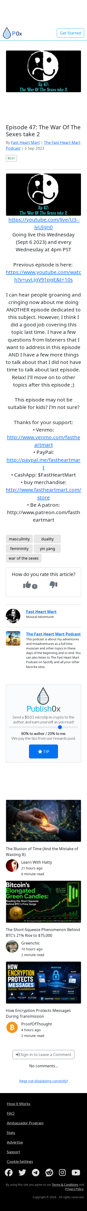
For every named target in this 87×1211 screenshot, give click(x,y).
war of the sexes (24, 558)
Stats (11, 1132)
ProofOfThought (36, 1024)
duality (47, 539)
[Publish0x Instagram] (63, 1172)
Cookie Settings (20, 1161)
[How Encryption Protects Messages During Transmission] (43, 982)
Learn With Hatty (36, 862)
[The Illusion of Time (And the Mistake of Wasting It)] (43, 821)
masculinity (19, 539)
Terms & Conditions (65, 1185)
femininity (19, 548)
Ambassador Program (25, 1122)
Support (13, 1151)
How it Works (18, 1103)
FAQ (10, 1113)
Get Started (70, 33)
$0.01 (11, 158)
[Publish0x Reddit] (50, 1172)
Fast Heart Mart (25, 142)
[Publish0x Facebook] (9, 1172)
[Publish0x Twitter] (23, 1172)
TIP (45, 751)
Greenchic (30, 943)
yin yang (47, 548)
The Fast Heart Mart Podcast (53, 634)
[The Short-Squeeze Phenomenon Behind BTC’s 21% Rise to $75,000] (43, 902)
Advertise (15, 1142)
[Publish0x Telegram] (36, 1172)
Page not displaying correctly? (43, 1081)
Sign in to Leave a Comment (45, 1054)
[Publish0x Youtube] (77, 1172)
